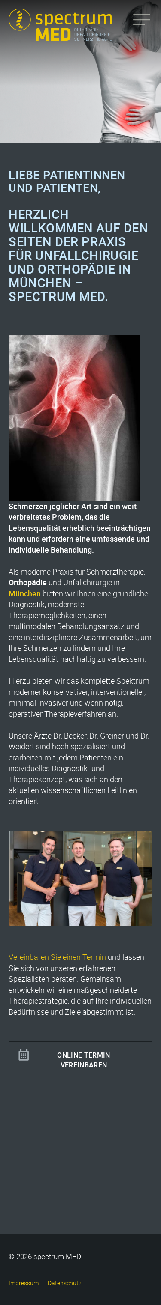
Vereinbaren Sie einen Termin (57, 957)
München (25, 593)
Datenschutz (65, 1283)
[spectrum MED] (68, 36)
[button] (15, 1289)
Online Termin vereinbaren (83, 1060)
